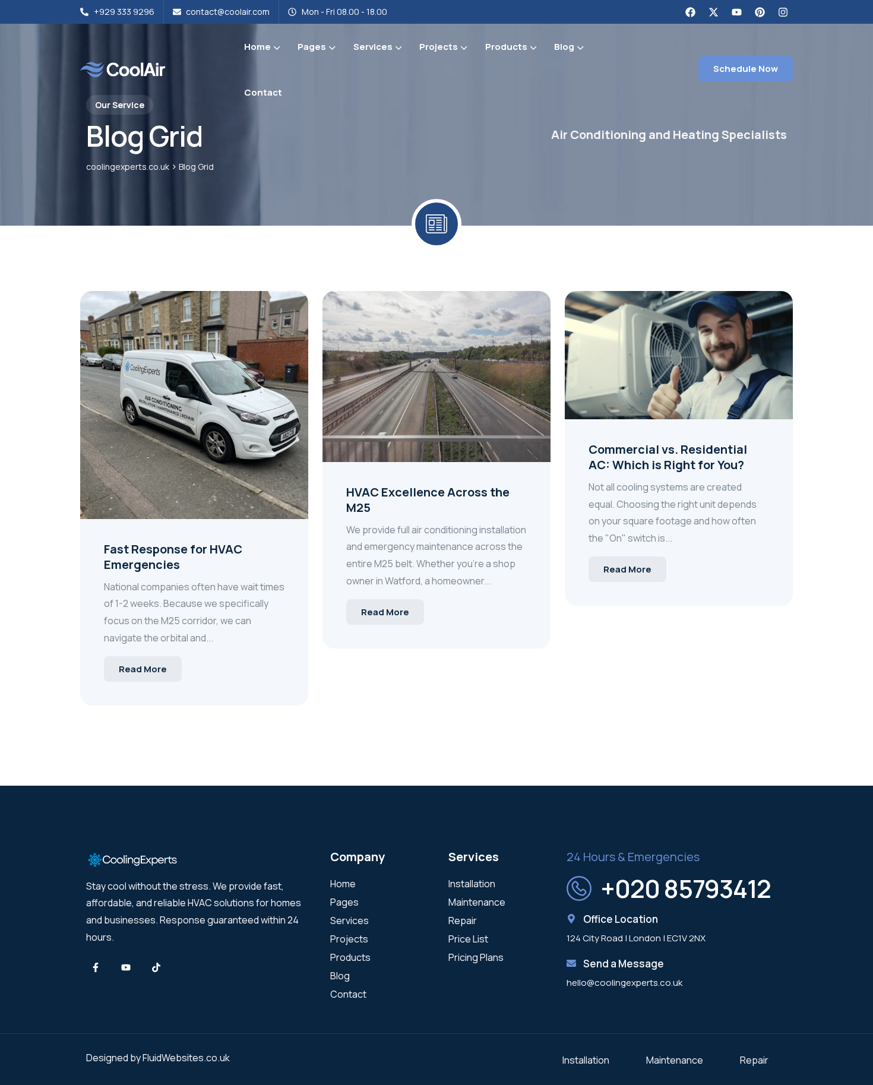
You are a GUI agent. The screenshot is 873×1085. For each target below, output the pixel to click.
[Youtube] (736, 12)
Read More (143, 669)
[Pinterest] (759, 12)
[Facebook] (690, 12)
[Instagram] (783, 12)
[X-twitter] (713, 12)
